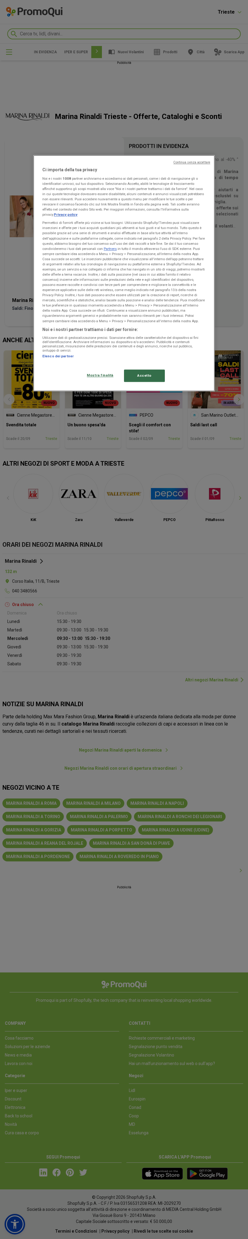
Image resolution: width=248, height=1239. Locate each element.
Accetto (144, 375)
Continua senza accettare (191, 163)
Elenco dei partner (58, 356)
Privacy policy (65, 215)
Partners (110, 249)
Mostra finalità (100, 375)
